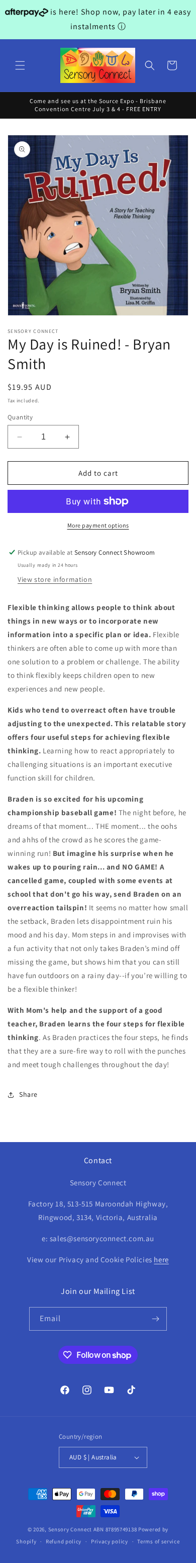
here (161, 1259)
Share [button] (28, 1094)
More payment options (98, 525)
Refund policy (63, 1541)
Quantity (20, 417)
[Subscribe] (155, 1319)
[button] (20, 65)
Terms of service (158, 1541)
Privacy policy (109, 1541)
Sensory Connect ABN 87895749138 (92, 1529)
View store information (55, 579)
